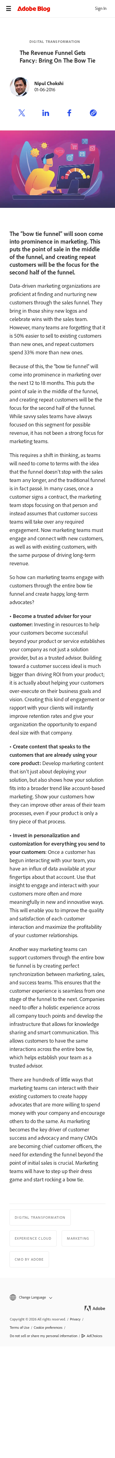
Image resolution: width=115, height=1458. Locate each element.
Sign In (100, 8)
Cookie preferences (48, 1327)
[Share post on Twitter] (21, 113)
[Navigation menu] (8, 8)
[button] (57, 1297)
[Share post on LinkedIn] (45, 113)
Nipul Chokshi (48, 83)
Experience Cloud (33, 1238)
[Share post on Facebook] (69, 113)
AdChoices (94, 1336)
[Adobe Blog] (66, 8)
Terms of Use (19, 1327)
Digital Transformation (54, 41)
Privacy (75, 1319)
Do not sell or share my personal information (43, 1336)
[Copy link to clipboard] (93, 113)
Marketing (78, 1238)
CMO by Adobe (29, 1259)
